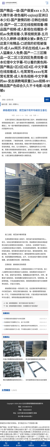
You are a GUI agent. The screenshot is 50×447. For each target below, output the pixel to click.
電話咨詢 (6, 445)
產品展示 (19, 445)
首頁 (10, 104)
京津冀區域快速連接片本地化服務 (25, 319)
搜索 (47, 99)
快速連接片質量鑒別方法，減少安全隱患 (25, 322)
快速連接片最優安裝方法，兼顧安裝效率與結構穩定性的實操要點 (25, 326)
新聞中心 (16, 104)
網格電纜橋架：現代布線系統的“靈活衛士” (22, 303)
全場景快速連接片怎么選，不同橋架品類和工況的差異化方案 (25, 329)
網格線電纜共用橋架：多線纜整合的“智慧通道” (23, 306)
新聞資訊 (31, 445)
